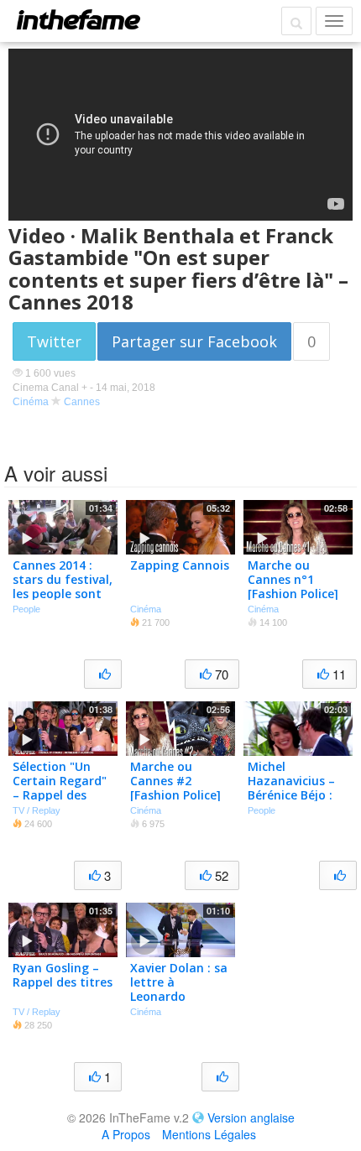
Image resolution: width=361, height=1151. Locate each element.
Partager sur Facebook (194, 341)
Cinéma (31, 402)
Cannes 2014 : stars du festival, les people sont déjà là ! (62, 586)
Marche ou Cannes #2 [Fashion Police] (175, 780)
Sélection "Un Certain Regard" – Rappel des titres (60, 787)
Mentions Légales (209, 1134)
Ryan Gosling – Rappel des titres (62, 975)
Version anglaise (251, 1117)
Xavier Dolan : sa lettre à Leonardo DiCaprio (179, 989)
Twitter (54, 341)
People (26, 609)
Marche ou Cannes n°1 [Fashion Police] (293, 579)
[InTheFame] (78, 19)
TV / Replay (36, 810)
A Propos (126, 1134)
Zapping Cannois (179, 565)
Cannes (82, 402)
